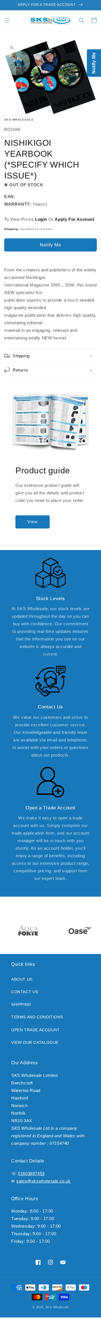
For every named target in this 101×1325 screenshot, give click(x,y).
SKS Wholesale (19, 124)
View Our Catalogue (35, 1046)
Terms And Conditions (37, 1021)
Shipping (11, 233)
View (32, 526)
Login (41, 223)
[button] (7, 25)
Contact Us (24, 996)
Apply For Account (74, 223)
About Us (22, 983)
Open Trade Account (35, 1034)
